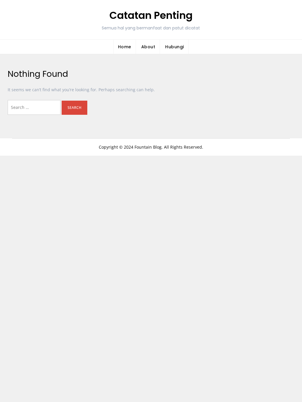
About (148, 47)
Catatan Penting (151, 15)
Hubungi (174, 47)
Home (124, 47)
